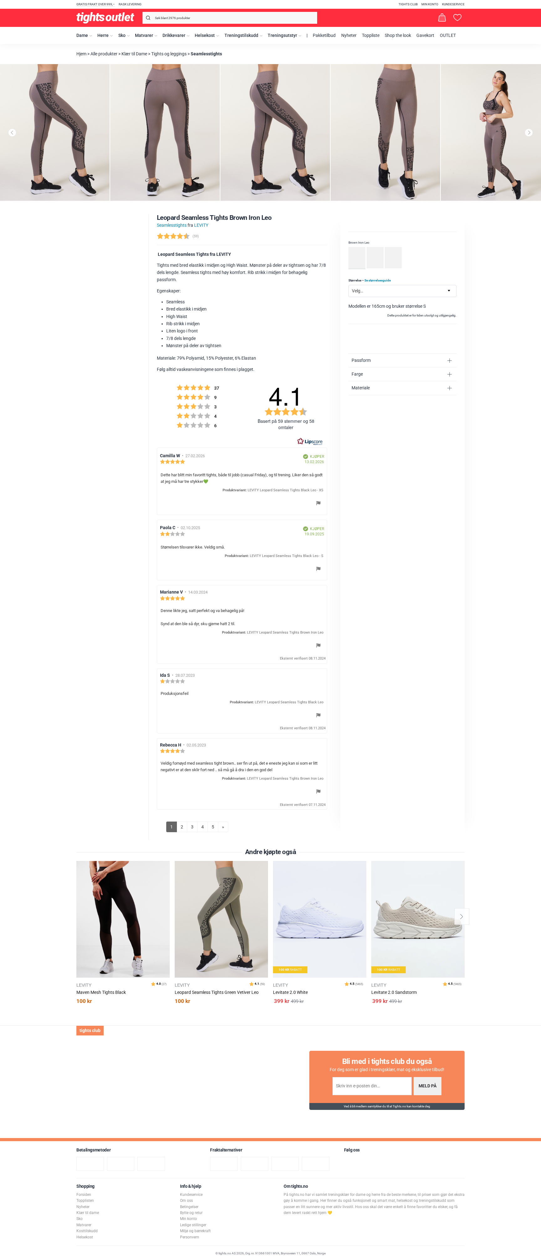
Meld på (427, 1086)
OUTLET (448, 35)
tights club (408, 4)
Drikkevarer (173, 35)
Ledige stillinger (193, 1225)
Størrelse (369, 280)
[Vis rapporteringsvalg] (318, 504)
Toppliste (370, 35)
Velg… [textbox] (357, 291)
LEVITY (201, 225)
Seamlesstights (206, 54)
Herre (103, 35)
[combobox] (229, 18)
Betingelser (189, 1207)
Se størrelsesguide (377, 280)
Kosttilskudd (87, 1231)
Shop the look (398, 35)
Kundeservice (453, 4)
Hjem (81, 54)
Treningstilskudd (241, 35)
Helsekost (205, 35)
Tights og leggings (169, 54)
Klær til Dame (134, 54)
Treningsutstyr (282, 35)
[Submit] (147, 19)
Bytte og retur (191, 1213)
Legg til (167, 881)
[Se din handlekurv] (442, 17)
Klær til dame (87, 1213)
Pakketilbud (324, 35)
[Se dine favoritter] (457, 17)
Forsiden (83, 1194)
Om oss (186, 1200)
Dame (82, 35)
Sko (122, 35)
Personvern (189, 1237)
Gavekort (425, 35)
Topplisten (85, 1200)
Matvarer (144, 35)
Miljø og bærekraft (195, 1231)
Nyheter (349, 35)
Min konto (429, 4)
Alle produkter (103, 54)
